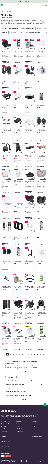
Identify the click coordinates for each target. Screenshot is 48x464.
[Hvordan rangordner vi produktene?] (27, 32)
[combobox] (24, 8)
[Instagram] (22, 461)
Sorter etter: (32, 32)
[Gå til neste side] (43, 354)
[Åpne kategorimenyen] (46, 5)
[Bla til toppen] (45, 404)
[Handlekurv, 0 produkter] (43, 5)
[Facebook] (26, 461)
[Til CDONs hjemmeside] (2, 5)
